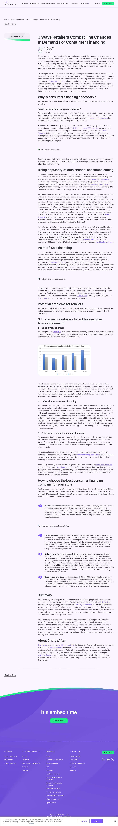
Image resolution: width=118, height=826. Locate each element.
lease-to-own (43, 298)
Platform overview (10, 756)
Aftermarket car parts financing (54, 778)
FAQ (47, 767)
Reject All (84, 821)
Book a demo (108, 3)
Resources (84, 3)
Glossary (49, 770)
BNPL (81, 577)
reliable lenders (56, 647)
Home (5, 19)
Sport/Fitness (51, 803)
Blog (11, 19)
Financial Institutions (48, 3)
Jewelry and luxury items (55, 796)
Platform (25, 3)
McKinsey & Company (56, 81)
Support (73, 770)
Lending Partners (62, 3)
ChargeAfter (42, 645)
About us (25, 760)
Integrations (8, 760)
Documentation (52, 763)
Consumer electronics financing (54, 784)
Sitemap (25, 770)
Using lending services (99, 118)
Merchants (33, 3)
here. (32, 823)
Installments (82, 296)
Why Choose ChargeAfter (31, 763)
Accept (97, 821)
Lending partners (10, 763)
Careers (25, 767)
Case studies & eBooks (54, 760)
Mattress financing (53, 799)
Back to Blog (10, 24)
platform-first (104, 602)
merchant (61, 467)
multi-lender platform (104, 242)
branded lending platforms (88, 455)
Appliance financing (53, 774)
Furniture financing (53, 788)
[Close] (115, 821)
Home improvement (53, 792)
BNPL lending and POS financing (86, 128)
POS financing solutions (96, 577)
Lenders (73, 767)
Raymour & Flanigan (91, 239)
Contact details (75, 756)
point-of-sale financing (101, 179)
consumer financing (45, 655)
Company (74, 3)
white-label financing (103, 465)
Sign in (97, 3)
